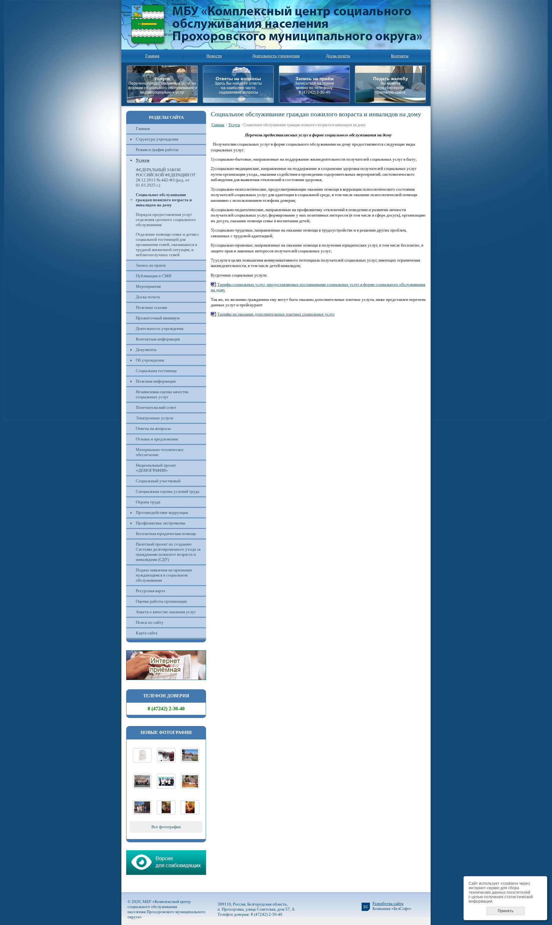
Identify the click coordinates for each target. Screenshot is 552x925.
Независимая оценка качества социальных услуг (162, 394)
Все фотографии (166, 826)
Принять (505, 911)
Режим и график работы (157, 149)
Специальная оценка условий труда (167, 491)
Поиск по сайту (150, 622)
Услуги (142, 160)
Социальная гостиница (156, 370)
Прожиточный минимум (158, 318)
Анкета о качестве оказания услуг (166, 611)
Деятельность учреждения (276, 55)
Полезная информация (156, 381)
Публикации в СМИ (153, 275)
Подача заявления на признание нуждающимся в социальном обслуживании (164, 575)
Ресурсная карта (150, 590)
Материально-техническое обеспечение (160, 452)
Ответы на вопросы (153, 428)
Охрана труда (148, 502)
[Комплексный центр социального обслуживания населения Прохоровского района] (190, 761)
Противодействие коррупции (162, 512)
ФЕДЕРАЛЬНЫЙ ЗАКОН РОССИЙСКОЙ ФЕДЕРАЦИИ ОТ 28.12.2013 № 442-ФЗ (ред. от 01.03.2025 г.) (165, 177)
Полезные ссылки (151, 307)
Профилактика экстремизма (160, 523)
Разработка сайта (387, 903)
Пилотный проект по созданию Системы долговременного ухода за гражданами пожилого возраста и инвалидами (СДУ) (168, 552)
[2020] (166, 761)
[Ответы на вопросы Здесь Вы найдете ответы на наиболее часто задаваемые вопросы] (240, 101)
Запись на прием (150, 265)
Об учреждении (150, 360)
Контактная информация (158, 339)
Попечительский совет (156, 407)
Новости (214, 55)
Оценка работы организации (161, 601)
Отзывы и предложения (157, 439)
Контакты (400, 55)
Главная (152, 55)
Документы (146, 349)
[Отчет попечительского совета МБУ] (142, 761)
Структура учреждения (157, 139)
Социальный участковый (158, 480)
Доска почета (148, 296)
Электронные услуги (154, 418)
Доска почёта (338, 55)
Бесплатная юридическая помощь (166, 533)
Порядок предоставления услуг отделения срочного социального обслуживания (166, 219)
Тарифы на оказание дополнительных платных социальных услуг (276, 314)
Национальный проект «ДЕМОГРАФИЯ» (156, 468)
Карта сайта (146, 633)
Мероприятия (148, 286)
